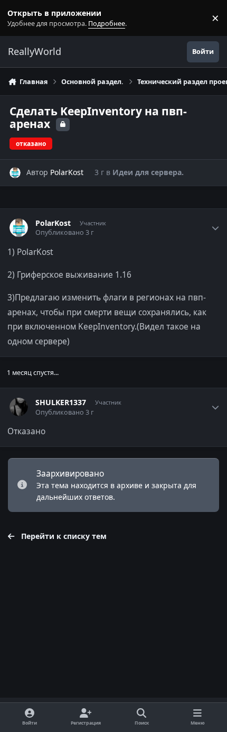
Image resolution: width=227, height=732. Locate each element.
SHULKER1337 (60, 402)
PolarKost (66, 172)
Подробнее (20, 18)
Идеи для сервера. (148, 172)
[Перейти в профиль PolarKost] (15, 172)
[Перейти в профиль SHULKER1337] (19, 407)
